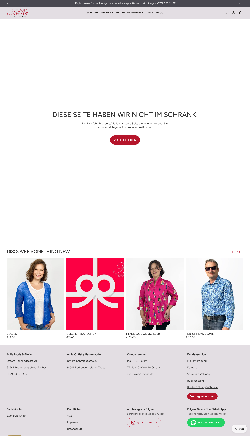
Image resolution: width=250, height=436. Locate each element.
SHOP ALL (237, 252)
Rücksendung (195, 380)
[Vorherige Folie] (12, 294)
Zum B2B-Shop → (18, 415)
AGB (70, 415)
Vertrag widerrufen (202, 396)
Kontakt (192, 367)
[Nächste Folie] (59, 294)
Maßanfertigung (197, 361)
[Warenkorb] (241, 13)
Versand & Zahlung (198, 374)
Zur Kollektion (125, 140)
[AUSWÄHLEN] (59, 325)
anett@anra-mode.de (140, 374)
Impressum (73, 422)
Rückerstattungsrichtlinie (202, 387)
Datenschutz (74, 428)
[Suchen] (226, 13)
